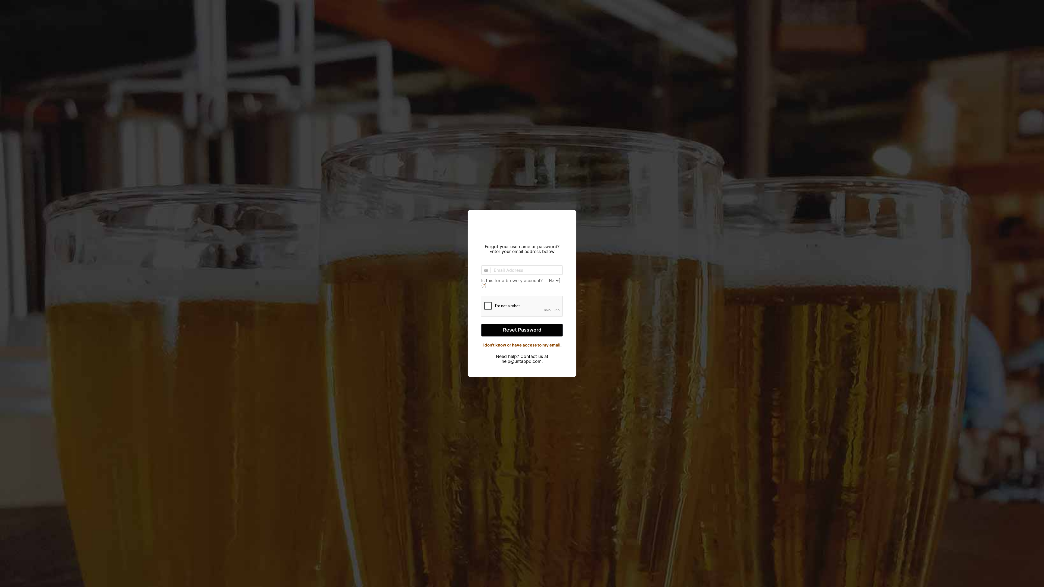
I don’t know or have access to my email (521, 345)
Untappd (522, 225)
